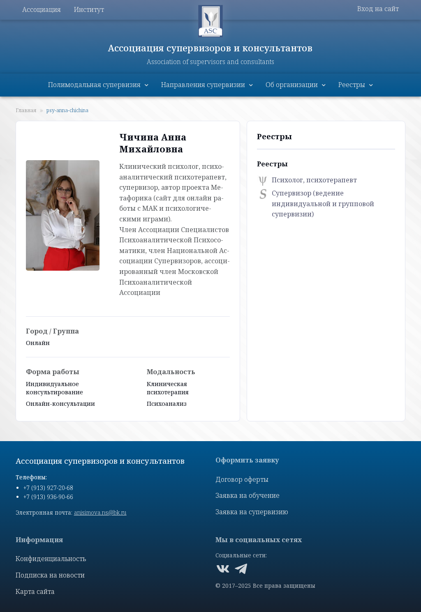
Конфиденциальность (51, 558)
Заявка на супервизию (251, 511)
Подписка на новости (50, 575)
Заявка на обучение (247, 495)
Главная (26, 110)
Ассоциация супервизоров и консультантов (210, 47)
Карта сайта (35, 591)
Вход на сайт (378, 8)
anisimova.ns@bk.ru (100, 512)
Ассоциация (41, 9)
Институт (89, 9)
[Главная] (210, 21)
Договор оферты (241, 479)
